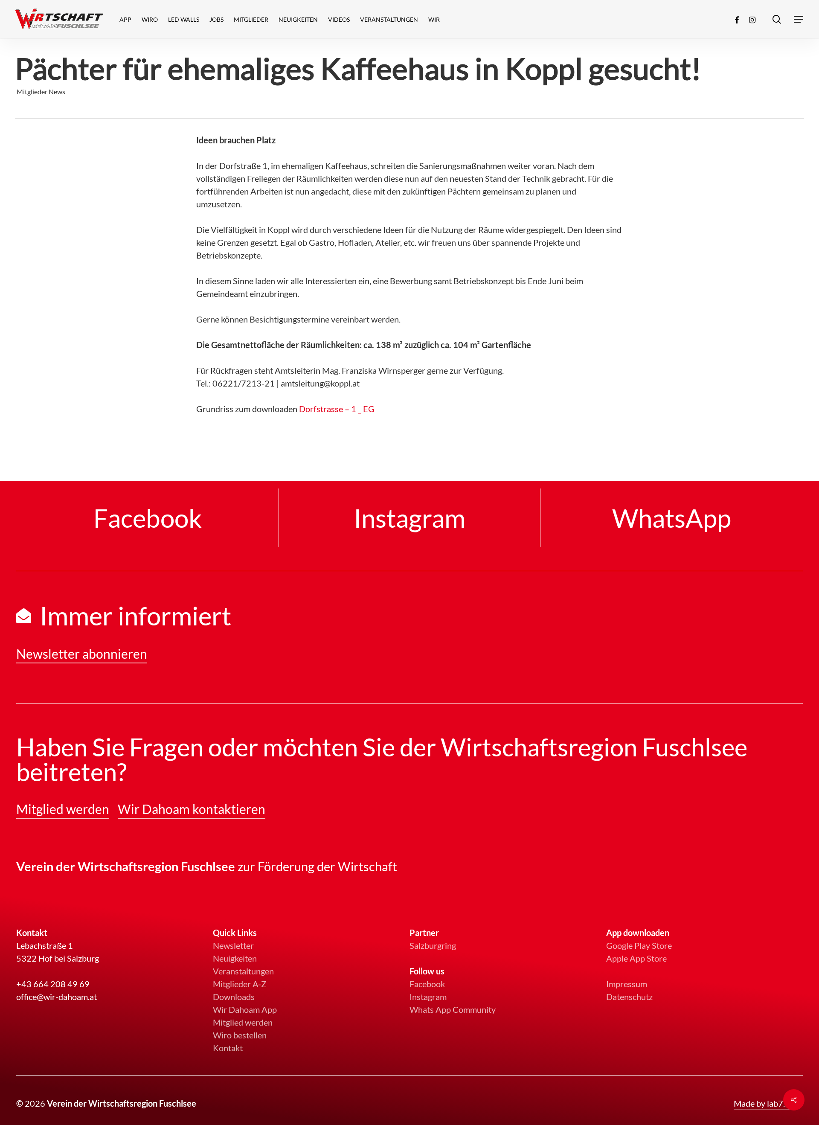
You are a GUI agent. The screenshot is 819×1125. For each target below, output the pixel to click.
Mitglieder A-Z (239, 984)
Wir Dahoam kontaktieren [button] (191, 809)
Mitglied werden (243, 1022)
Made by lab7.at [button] (763, 1103)
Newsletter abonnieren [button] (81, 653)
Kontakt (228, 1048)
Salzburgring (433, 945)
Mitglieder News (41, 91)
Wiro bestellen (240, 1035)
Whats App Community (453, 1009)
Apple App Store (636, 958)
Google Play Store (639, 945)
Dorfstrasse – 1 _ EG (337, 409)
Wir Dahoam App (245, 1009)
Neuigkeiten (235, 958)
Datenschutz (629, 996)
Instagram (428, 996)
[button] (799, 19)
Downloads (234, 996)
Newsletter (233, 945)
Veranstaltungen (243, 971)
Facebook (427, 984)
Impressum (626, 984)
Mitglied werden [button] (62, 809)
